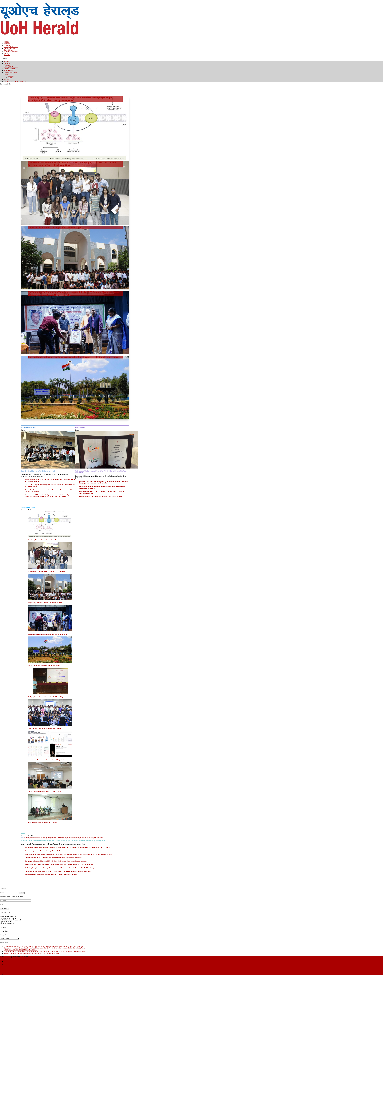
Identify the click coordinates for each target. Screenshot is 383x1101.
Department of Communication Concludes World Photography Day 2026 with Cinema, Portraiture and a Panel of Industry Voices (67, 847)
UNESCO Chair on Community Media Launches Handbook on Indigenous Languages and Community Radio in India (103, 482)
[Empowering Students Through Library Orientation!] (50, 599)
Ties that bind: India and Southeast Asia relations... (44, 665)
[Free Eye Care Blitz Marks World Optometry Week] (52, 468)
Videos (10, 78)
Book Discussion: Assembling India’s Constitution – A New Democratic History (51, 874)
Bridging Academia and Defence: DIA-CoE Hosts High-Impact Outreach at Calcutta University (56, 861)
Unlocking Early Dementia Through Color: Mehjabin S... (46, 760)
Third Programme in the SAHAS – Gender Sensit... (44, 791)
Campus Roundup (9, 69)
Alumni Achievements (11, 72)
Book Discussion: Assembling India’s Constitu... (43, 822)
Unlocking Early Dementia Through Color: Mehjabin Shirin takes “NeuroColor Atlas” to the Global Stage (60, 868)
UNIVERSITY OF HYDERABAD (15, 81)
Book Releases (8, 70)
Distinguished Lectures (11, 67)
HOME (6, 61)
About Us (7, 55)
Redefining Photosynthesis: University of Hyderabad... (45, 540)
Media (6, 74)
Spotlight (7, 63)
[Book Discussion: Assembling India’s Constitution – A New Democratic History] (50, 819)
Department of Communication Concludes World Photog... (47, 571)
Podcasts (10, 76)
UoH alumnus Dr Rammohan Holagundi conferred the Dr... (47, 634)
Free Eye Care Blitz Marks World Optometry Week (38, 471)
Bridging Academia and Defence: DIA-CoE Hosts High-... (46, 697)
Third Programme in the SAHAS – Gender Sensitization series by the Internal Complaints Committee (58, 871)
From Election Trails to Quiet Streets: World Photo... (45, 728)
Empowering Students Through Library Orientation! (55, 227)
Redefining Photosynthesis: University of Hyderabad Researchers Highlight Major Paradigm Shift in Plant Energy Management (70, 99)
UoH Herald (8, 957)
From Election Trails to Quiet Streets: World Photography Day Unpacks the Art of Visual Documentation (59, 864)
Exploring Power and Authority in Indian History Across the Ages (100, 496)
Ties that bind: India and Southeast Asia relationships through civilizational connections (73, 357)
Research (7, 65)
